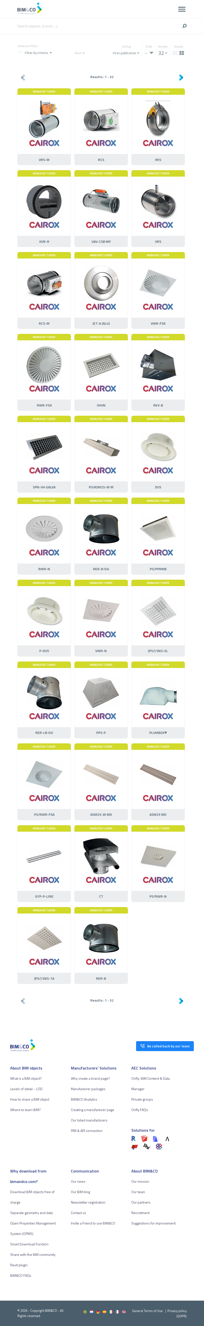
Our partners (141, 1202)
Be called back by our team (168, 1046)
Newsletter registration (88, 1202)
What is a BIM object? (26, 1078)
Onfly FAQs (139, 1109)
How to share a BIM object (29, 1099)
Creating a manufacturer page (92, 1109)
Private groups (142, 1099)
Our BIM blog (80, 1191)
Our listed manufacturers (89, 1120)
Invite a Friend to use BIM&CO (93, 1223)
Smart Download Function (29, 1244)
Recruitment (140, 1212)
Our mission (140, 1181)
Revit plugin (19, 1265)
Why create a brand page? (90, 1078)
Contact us (78, 1212)
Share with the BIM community (32, 1254)
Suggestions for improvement (153, 1223)
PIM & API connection (86, 1130)
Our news (78, 1181)
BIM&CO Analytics (84, 1099)
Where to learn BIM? (25, 1109)
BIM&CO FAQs (20, 1275)
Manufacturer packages (88, 1088)
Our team (138, 1191)
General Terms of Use (147, 1310)
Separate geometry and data (31, 1212)
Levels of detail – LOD (26, 1088)
